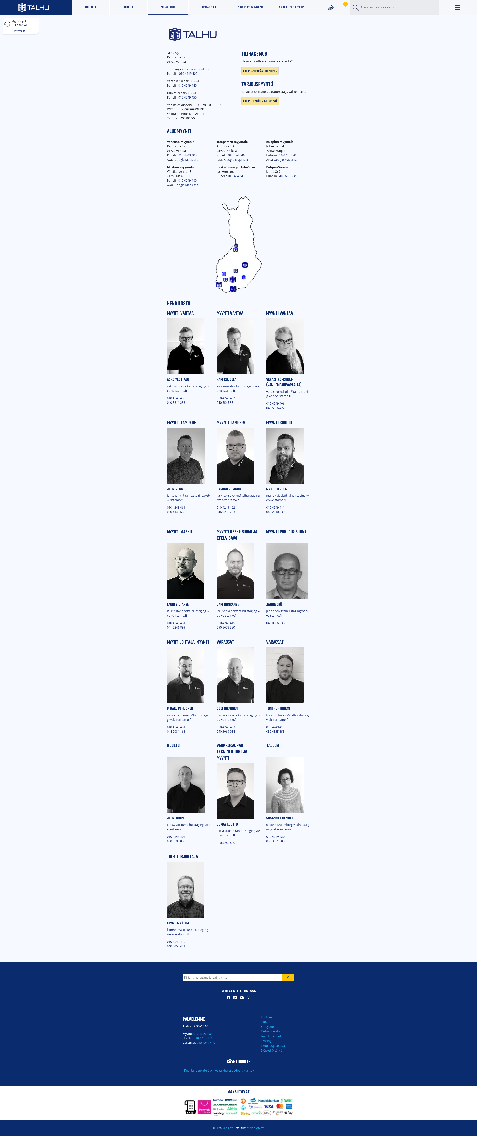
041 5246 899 (176, 627)
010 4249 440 (187, 85)
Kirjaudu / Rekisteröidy (291, 7)
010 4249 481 (176, 623)
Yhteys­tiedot (168, 7)
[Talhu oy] (36, 7)
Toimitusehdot (271, 1036)
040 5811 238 (176, 403)
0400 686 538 (287, 176)
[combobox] (394, 7)
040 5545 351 (226, 403)
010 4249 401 (176, 727)
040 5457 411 (176, 946)
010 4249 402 (176, 837)
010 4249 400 (20, 25)
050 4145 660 (176, 512)
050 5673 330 (226, 627)
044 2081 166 (176, 732)
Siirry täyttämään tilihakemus (260, 70)
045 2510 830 (275, 512)
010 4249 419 (275, 727)
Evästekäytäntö (271, 1050)
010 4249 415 (237, 176)
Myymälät (20, 30)
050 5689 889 (176, 841)
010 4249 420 (275, 837)
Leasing (266, 1041)
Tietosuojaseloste (273, 1046)
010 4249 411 (275, 507)
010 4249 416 (176, 942)
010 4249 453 (226, 727)
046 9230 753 (226, 512)
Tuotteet (90, 7)
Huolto (128, 7)
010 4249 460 (237, 155)
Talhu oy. (227, 1128)
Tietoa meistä (209, 7)
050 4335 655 (275, 732)
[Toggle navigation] (458, 7)
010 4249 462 (226, 507)
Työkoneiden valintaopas (250, 7)
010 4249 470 (287, 155)
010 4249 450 (187, 97)
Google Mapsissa (186, 160)
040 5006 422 (275, 408)
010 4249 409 (176, 398)
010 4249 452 (226, 398)
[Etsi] (288, 977)
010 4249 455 (226, 843)
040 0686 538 (275, 623)
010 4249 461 (176, 507)
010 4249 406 (275, 403)
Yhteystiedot (270, 1027)
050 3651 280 (275, 841)
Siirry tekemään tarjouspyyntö (260, 101)
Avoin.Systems (255, 1128)
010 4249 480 (187, 180)
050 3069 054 (226, 732)
